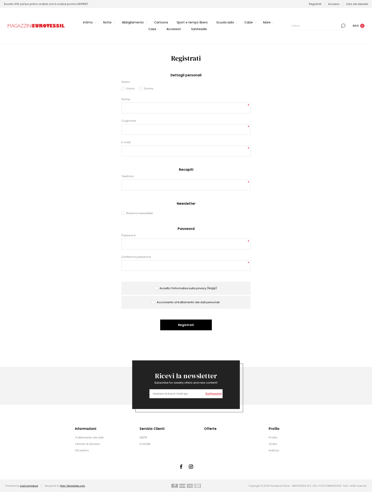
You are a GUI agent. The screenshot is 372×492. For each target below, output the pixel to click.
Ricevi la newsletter (139, 213)
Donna (148, 88)
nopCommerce (29, 485)
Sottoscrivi (213, 394)
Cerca (343, 26)
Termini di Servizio (87, 444)
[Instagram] (191, 466)
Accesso (333, 4)
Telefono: (128, 176)
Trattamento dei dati (89, 437)
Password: (128, 235)
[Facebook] (181, 466)
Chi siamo (82, 450)
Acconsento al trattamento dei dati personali (188, 302)
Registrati (315, 4)
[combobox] (315, 26)
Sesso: (126, 82)
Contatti (145, 444)
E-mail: (126, 142)
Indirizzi (274, 450)
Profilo (273, 437)
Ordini (273, 444)
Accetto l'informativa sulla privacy (183, 288)
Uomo (130, 88)
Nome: (126, 99)
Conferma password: (136, 257)
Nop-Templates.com (72, 485)
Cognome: (128, 121)
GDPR (143, 437)
